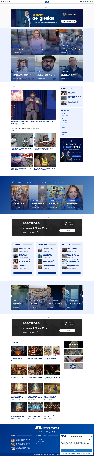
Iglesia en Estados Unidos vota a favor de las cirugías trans (21, 169)
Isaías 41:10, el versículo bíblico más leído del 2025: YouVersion (73, 261)
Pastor (63, 125)
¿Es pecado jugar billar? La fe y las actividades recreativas (52, 378)
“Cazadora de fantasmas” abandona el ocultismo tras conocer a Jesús (25, 267)
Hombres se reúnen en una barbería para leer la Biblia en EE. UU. (25, 250)
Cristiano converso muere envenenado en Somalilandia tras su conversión (49, 250)
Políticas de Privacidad (85, 453)
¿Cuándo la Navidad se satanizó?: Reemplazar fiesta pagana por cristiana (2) (52, 360)
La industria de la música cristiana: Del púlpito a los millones (34, 416)
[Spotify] (54, 432)
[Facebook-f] (1, 1)
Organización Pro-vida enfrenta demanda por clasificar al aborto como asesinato (23, 448)
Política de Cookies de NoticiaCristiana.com (71, 453)
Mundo (61, 4)
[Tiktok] (9, 1)
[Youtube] (3, 1)
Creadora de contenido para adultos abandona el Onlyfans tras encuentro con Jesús (74, 92)
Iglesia (29, 4)
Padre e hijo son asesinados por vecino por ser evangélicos (73, 256)
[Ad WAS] (47, 26)
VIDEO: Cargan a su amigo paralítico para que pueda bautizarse (73, 250)
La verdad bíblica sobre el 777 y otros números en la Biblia (18, 416)
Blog (71, 4)
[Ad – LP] (47, 235)
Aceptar (76, 450)
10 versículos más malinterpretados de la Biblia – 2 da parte (18, 398)
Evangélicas (55, 4)
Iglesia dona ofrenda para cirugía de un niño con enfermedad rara (21, 149)
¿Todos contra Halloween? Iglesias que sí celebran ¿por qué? (35, 379)
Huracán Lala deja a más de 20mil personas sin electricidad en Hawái (74, 97)
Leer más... (13, 130)
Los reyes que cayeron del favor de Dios (51, 415)
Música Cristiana (65, 122)
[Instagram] (7, 1)
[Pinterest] (52, 432)
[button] (91, 436)
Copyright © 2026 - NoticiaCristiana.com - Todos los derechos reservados (47, 454)
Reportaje (24, 4)
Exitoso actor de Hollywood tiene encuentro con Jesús (24, 256)
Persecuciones (36, 4)
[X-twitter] (5, 1)
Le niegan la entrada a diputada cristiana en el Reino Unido (23, 440)
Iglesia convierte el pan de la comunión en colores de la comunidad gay (44, 149)
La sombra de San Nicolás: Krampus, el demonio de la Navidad (35, 360)
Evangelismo (43, 4)
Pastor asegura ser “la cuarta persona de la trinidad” (73, 102)
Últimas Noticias (66, 88)
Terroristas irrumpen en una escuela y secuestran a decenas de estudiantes (49, 267)
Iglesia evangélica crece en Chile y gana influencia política (73, 267)
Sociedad (64, 113)
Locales (49, 4)
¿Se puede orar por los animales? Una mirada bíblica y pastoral (50, 398)
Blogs (14, 181)
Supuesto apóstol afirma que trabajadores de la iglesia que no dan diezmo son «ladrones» (32, 122)
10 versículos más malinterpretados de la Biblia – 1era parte (35, 398)
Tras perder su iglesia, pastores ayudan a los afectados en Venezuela (45, 169)
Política (66, 4)
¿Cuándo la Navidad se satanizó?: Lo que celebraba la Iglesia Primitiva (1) (18, 379)
